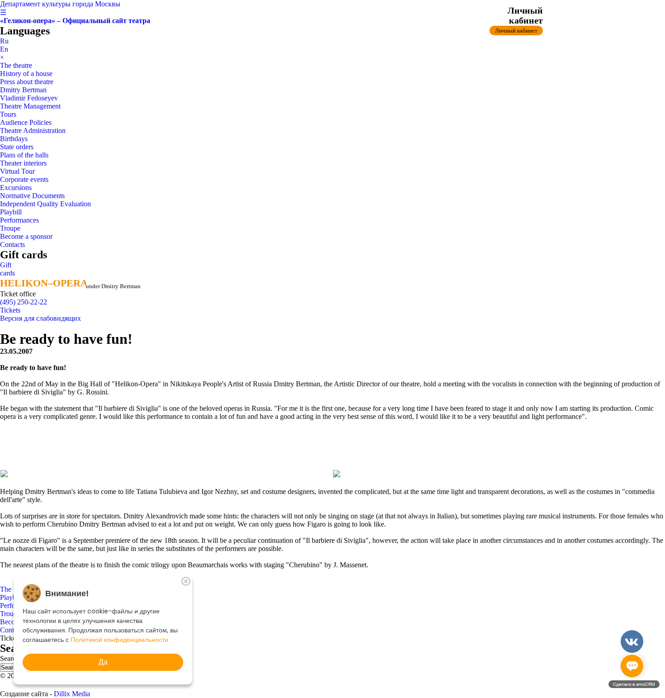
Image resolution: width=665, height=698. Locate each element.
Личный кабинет (516, 30)
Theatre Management (30, 106)
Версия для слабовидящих (40, 318)
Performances (19, 220)
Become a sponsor (26, 236)
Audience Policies (26, 122)
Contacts (12, 244)
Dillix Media (72, 694)
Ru (4, 41)
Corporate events (24, 179)
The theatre (16, 65)
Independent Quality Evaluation (45, 204)
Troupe (10, 228)
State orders (16, 147)
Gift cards (7, 269)
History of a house (26, 73)
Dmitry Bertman (23, 90)
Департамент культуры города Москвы (60, 4)
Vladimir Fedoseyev (29, 98)
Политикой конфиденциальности (119, 639)
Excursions (16, 187)
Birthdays (14, 138)
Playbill (11, 212)
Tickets (10, 310)
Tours (8, 114)
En (4, 49)
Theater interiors (23, 163)
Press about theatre (26, 81)
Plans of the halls (24, 155)
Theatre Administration (33, 130)
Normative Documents (32, 195)
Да (103, 662)
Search (10, 658)
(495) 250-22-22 (23, 302)
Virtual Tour (17, 171)
